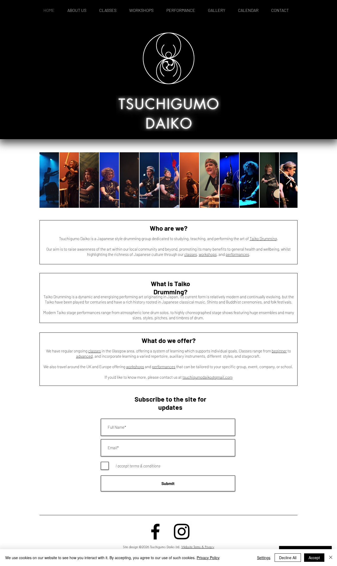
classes (190, 254)
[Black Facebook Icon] (155, 531)
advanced (84, 356)
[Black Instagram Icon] (181, 531)
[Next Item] (288, 180)
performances (237, 254)
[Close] (331, 557)
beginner (279, 350)
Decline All (287, 557)
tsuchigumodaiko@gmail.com (207, 377)
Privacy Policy (208, 557)
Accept (314, 557)
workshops (208, 254)
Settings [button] (263, 557)
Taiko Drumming (263, 238)
